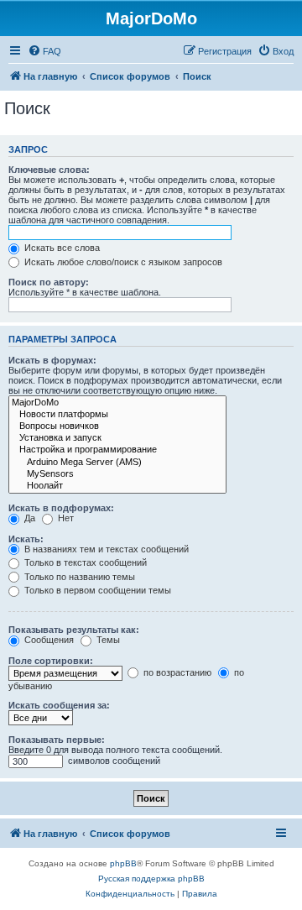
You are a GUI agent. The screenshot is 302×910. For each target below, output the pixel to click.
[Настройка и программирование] (117, 450)
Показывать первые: (56, 740)
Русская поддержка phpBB (151, 878)
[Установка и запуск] (117, 438)
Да (28, 518)
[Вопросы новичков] (117, 426)
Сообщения (48, 640)
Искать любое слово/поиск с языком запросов (122, 262)
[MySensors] (117, 474)
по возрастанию (176, 672)
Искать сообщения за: (59, 705)
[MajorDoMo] (117, 403)
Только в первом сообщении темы (96, 590)
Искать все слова (61, 248)
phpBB (123, 863)
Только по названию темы (78, 577)
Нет (64, 518)
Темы (107, 640)
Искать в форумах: (52, 360)
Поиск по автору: (48, 282)
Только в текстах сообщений (84, 562)
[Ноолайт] (117, 486)
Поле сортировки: (50, 661)
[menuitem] (44, 51)
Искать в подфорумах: (61, 508)
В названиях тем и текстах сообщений (105, 549)
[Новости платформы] (117, 415)
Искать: (26, 539)
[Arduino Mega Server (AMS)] (117, 462)
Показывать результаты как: (73, 630)
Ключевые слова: (49, 170)
